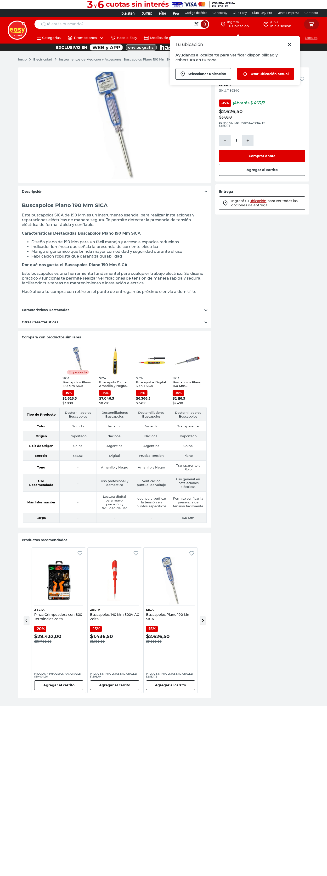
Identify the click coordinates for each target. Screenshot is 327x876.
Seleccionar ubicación (207, 74)
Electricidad (42, 59)
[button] (26, 620)
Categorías (51, 38)
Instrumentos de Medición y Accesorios (90, 59)
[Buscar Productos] (204, 24)
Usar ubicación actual (270, 74)
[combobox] (121, 24)
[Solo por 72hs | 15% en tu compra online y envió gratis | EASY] (163, 47)
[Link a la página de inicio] (24, 59)
